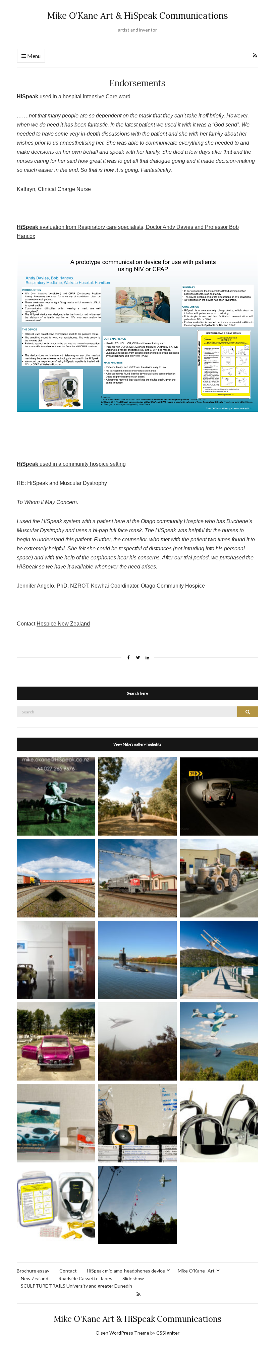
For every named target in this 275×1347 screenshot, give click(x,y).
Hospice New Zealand (63, 624)
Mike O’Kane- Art (196, 1271)
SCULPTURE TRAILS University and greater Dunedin (76, 1286)
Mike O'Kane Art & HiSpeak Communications (137, 15)
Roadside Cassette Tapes (85, 1278)
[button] (56, 796)
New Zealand (34, 1278)
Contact (68, 1271)
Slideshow (133, 1278)
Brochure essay (33, 1271)
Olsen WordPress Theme (122, 1333)
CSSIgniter (167, 1333)
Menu (33, 56)
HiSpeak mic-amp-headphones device (126, 1271)
